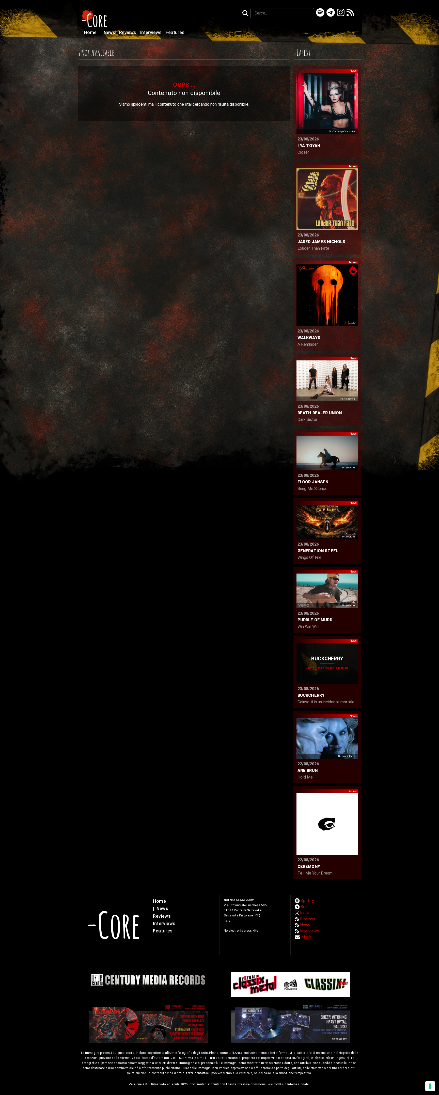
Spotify (307, 900)
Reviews (128, 32)
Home (91, 32)
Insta (304, 912)
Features (175, 32)
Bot (304, 906)
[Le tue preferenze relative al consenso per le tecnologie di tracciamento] (430, 1086)
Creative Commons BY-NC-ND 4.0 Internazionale (273, 1084)
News (108, 32)
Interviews (151, 32)
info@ (306, 937)
